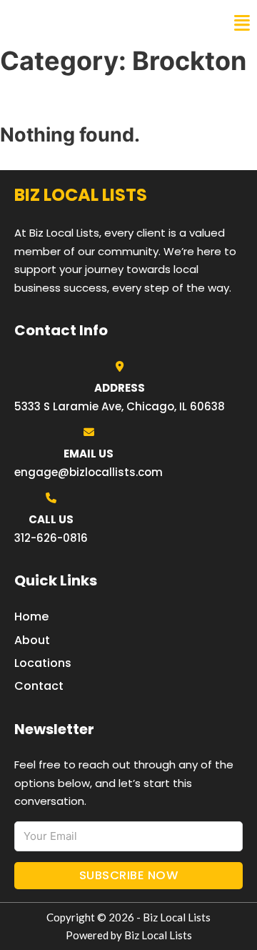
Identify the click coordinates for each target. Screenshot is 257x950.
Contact (39, 686)
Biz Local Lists (64, 23)
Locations (42, 663)
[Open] (242, 23)
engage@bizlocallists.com (88, 472)
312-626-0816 (51, 537)
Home (31, 616)
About (32, 640)
